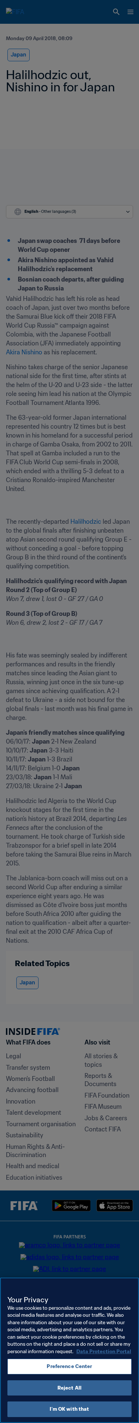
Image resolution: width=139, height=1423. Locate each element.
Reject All (69, 1388)
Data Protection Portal (103, 1351)
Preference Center (69, 1366)
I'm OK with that (69, 1409)
